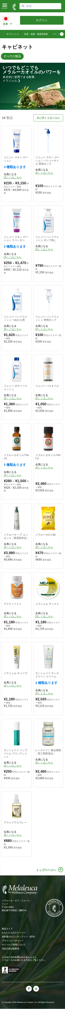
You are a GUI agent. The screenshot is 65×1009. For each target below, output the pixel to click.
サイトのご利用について (14, 945)
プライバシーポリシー (12, 941)
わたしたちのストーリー (14, 933)
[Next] (62, 34)
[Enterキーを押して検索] (23, 6)
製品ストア (7, 929)
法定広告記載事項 (10, 949)
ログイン (41, 20)
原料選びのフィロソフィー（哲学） (19, 937)
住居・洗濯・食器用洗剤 (36, 34)
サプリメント (12, 34)
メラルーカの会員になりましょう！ (19, 957)
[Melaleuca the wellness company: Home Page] (14, 6)
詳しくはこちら (12, 177)
